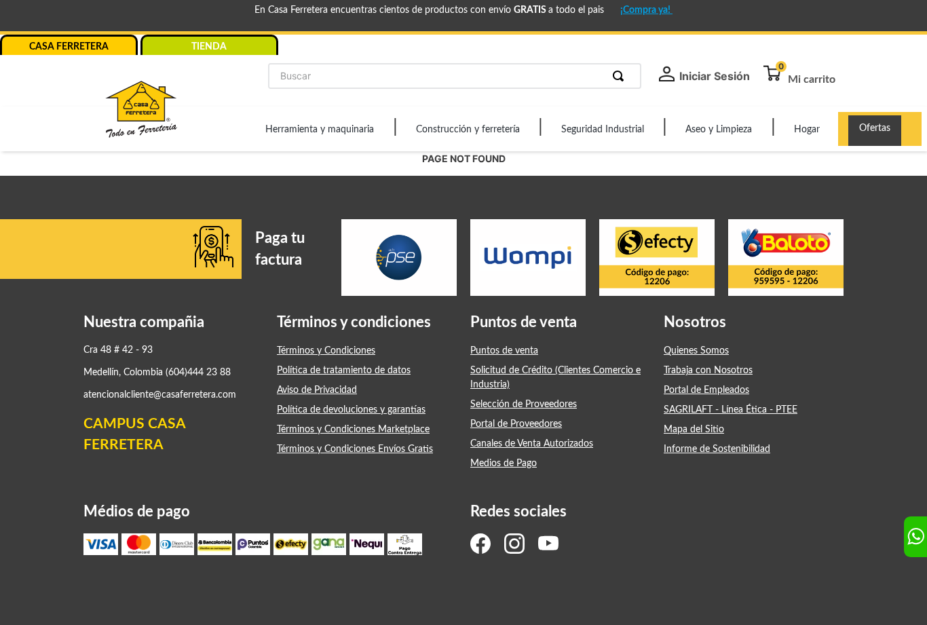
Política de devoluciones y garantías (351, 410)
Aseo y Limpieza (718, 129)
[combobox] (454, 76)
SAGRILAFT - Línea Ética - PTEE (730, 410)
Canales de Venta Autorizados (531, 444)
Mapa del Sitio (694, 429)
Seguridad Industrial (602, 129)
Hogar (807, 129)
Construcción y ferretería (468, 129)
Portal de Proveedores (516, 424)
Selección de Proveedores (523, 404)
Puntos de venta (504, 351)
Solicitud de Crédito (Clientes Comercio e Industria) (555, 378)
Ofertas (874, 128)
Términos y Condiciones (326, 351)
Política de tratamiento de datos (344, 370)
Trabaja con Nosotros (708, 370)
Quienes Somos (696, 351)
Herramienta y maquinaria (319, 129)
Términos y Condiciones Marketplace (353, 429)
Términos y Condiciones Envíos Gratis (355, 449)
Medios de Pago (503, 463)
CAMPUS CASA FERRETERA (134, 435)
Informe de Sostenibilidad (717, 449)
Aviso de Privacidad (317, 390)
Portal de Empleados (706, 390)
